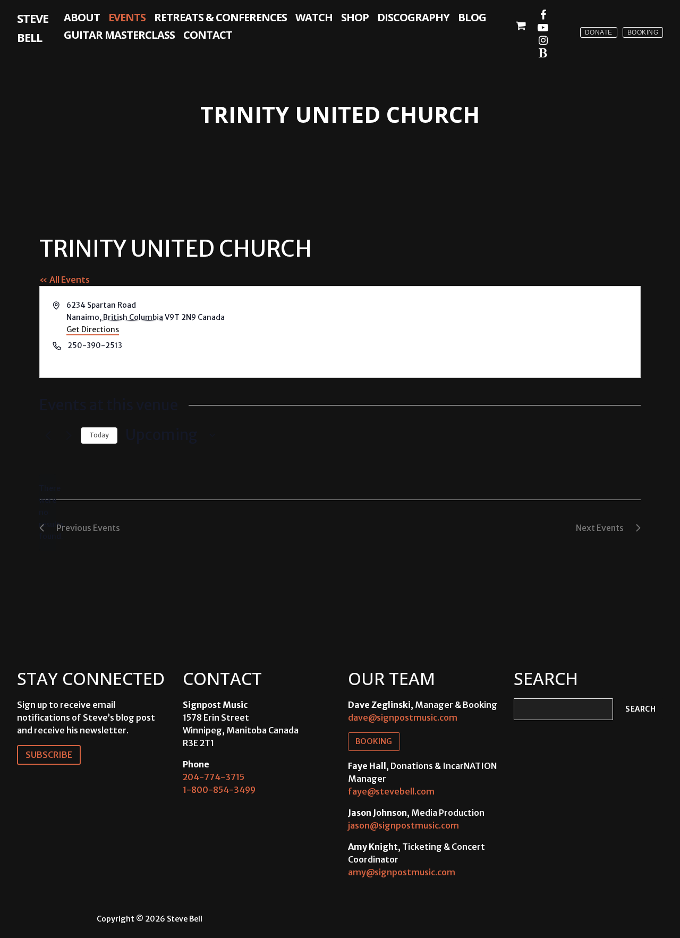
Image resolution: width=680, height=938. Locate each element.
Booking (643, 32)
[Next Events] (66, 435)
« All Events (64, 279)
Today (99, 435)
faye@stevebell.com (391, 791)
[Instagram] (543, 40)
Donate (599, 32)
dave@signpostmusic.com (402, 717)
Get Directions (92, 329)
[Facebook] (543, 15)
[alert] (47, 512)
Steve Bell (32, 27)
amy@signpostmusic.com (401, 872)
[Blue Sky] (543, 53)
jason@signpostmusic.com (403, 825)
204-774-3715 (213, 777)
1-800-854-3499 (219, 789)
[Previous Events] (45, 435)
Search (640, 709)
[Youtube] (543, 27)
